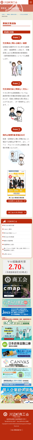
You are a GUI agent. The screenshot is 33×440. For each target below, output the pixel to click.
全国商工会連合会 (15, 201)
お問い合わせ (8, 254)
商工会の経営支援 (9, 225)
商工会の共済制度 (9, 237)
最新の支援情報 (8, 240)
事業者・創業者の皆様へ (12, 14)
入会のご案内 (8, 229)
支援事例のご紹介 (9, 244)
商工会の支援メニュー (10, 233)
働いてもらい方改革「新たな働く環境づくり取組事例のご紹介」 (17, 249)
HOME (3, 14)
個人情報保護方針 (16, 430)
